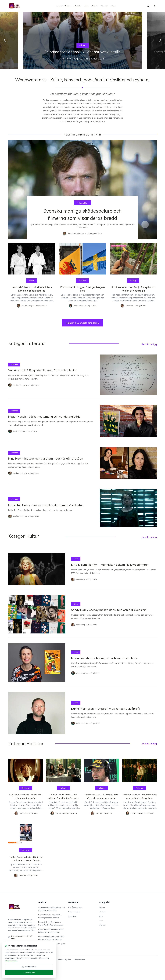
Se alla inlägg (149, 344)
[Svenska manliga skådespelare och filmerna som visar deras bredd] (82, 189)
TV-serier (104, 6)
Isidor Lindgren (74, 912)
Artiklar (42, 902)
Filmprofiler (82, 203)
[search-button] (148, 5)
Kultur (86, 6)
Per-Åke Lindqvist (75, 907)
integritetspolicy (11, 961)
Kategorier (104, 902)
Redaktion (73, 902)
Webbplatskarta (79, 960)
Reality (133, 280)
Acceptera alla (29, 973)
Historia (82, 280)
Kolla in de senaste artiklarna (82, 322)
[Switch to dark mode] (154, 6)
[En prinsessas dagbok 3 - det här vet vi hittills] (82, 40)
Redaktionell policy (64, 960)
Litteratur (77, 6)
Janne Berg (72, 916)
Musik (31, 280)
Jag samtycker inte (29, 967)
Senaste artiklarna (64, 6)
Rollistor (95, 6)
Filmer (113, 6)
